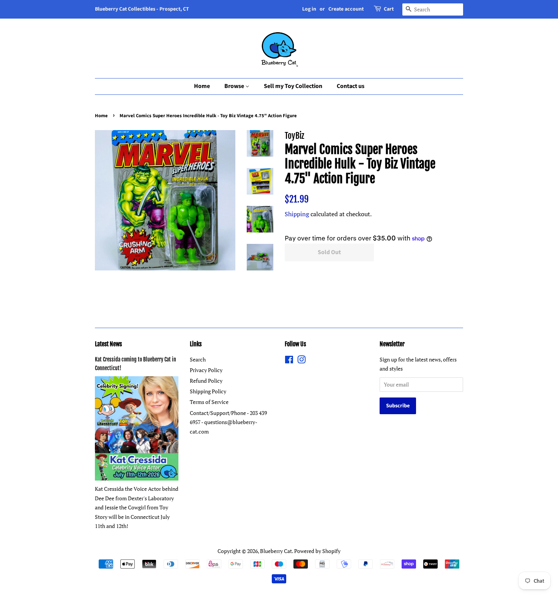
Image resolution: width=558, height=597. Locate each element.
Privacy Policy (206, 370)
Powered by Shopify (317, 551)
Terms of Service (209, 401)
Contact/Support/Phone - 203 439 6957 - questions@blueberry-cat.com (228, 422)
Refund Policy (206, 380)
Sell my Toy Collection (293, 86)
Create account (346, 9)
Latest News (108, 344)
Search (198, 359)
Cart (389, 9)
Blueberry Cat (276, 551)
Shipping (297, 214)
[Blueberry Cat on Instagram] (301, 360)
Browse (234, 86)
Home (202, 86)
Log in (309, 9)
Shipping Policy (208, 391)
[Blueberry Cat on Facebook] (289, 360)
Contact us (350, 86)
